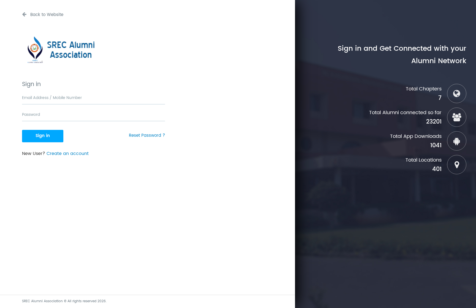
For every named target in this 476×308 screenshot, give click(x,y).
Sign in (43, 135)
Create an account (68, 153)
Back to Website (46, 14)
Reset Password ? (147, 135)
